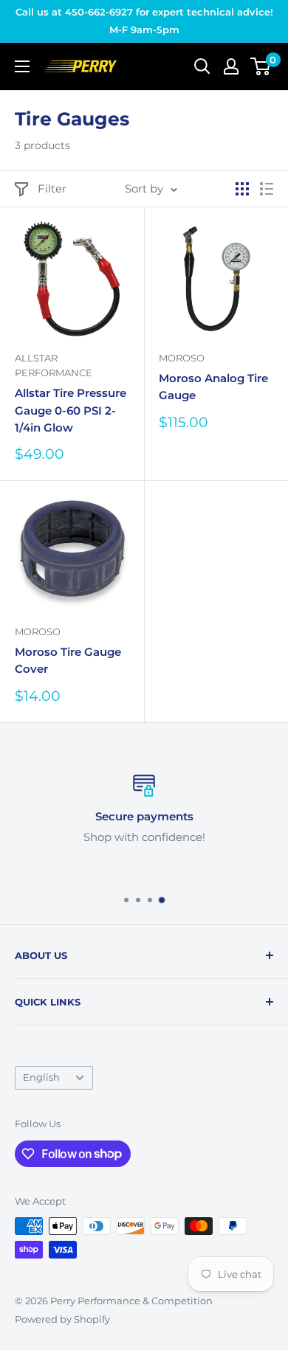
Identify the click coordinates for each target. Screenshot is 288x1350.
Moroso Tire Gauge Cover (68, 660)
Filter (52, 188)
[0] (261, 66)
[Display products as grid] (242, 188)
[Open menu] (22, 66)
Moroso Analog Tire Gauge (213, 386)
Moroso (182, 358)
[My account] (231, 66)
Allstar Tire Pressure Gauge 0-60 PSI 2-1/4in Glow (70, 410)
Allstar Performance (53, 365)
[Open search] (202, 66)
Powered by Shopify (62, 1319)
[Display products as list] (266, 188)
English (41, 1077)
